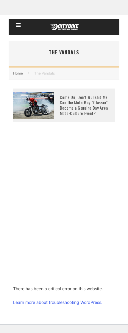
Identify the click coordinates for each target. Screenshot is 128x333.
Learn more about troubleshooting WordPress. (57, 302)
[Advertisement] (64, 213)
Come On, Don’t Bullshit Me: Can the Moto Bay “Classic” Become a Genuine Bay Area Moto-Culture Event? (84, 105)
